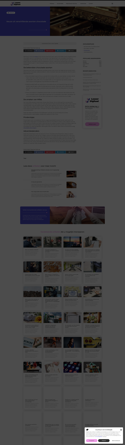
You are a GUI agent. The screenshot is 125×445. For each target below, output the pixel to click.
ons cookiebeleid (98, 436)
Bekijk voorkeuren (116, 440)
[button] (121, 430)
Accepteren (91, 440)
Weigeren (104, 440)
